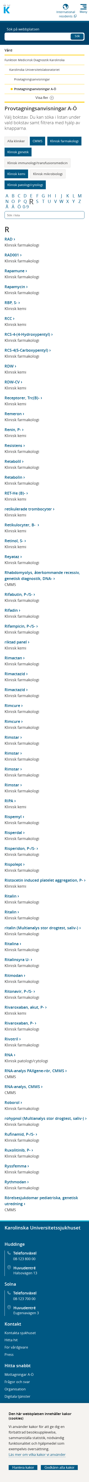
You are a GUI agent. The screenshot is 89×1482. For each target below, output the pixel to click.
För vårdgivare (16, 1347)
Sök (77, 36)
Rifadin (11, 610)
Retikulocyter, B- (21, 524)
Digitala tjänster (17, 1396)
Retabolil (13, 461)
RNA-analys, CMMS (22, 1086)
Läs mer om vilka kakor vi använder (37, 1454)
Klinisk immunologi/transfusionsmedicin (37, 163)
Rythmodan (15, 1181)
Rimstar (12, 737)
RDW (9, 366)
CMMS (37, 141)
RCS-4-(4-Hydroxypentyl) (27, 334)
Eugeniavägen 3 (26, 1313)
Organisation (15, 1389)
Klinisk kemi (16, 174)
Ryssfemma (15, 1166)
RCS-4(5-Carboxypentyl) (26, 350)
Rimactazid (15, 673)
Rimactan (13, 657)
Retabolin (13, 477)
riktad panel (16, 642)
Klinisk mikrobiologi (48, 174)
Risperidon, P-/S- (20, 848)
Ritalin (10, 896)
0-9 (26, 206)
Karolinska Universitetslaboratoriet (34, 70)
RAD (9, 239)
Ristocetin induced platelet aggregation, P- (44, 880)
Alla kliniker (16, 141)
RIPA (9, 800)
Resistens (13, 445)
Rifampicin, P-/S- (20, 626)
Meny (83, 12)
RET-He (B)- (15, 493)
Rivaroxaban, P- (19, 1023)
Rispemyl (13, 816)
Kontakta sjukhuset (20, 1333)
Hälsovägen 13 (25, 1273)
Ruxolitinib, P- (17, 1150)
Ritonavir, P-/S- (18, 991)
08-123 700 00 (24, 1298)
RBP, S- (11, 302)
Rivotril (11, 1038)
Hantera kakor (23, 1467)
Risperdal (13, 832)
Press (9, 1354)
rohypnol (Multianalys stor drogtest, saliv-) (44, 1118)
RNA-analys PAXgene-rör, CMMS (34, 1070)
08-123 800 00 (24, 1258)
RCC (8, 318)
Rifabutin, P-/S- (18, 594)
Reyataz (12, 556)
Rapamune (14, 270)
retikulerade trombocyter (28, 509)
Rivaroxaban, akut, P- (24, 1007)
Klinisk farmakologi (64, 141)
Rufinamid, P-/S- (20, 1134)
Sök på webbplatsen (23, 29)
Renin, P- (13, 429)
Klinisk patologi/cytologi (25, 185)
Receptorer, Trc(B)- (22, 397)
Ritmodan (14, 975)
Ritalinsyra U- (17, 959)
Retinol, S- (14, 540)
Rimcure (12, 705)
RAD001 (12, 254)
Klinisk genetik (18, 152)
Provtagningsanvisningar (32, 79)
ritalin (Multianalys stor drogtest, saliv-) (41, 927)
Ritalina (12, 943)
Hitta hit (11, 1340)
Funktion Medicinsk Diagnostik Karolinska (35, 60)
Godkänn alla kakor (59, 1467)
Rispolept (13, 864)
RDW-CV (12, 382)
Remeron (13, 413)
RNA (9, 1054)
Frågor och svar (17, 1381)
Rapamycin (15, 286)
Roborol (12, 1102)
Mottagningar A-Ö (19, 1374)
